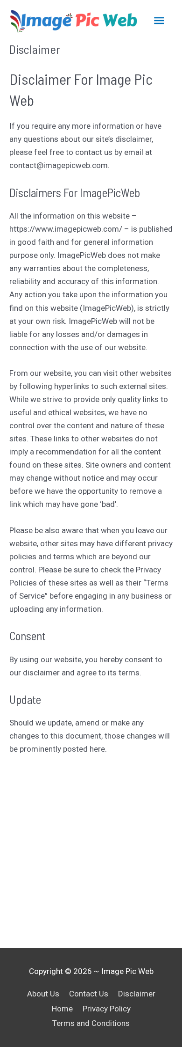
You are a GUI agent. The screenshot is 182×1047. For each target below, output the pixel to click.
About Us (43, 993)
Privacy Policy (107, 1008)
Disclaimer (136, 993)
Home (62, 1008)
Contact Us (88, 993)
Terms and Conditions (91, 1023)
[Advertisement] (91, 852)
